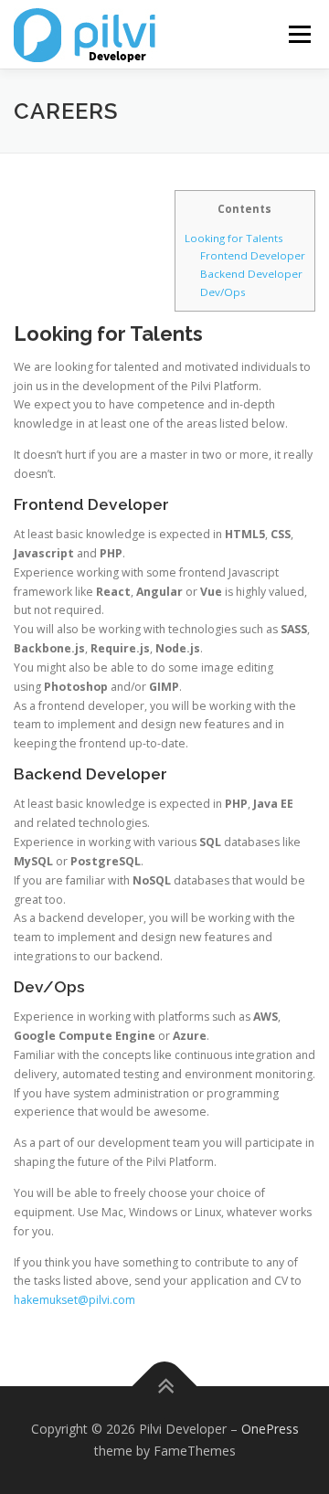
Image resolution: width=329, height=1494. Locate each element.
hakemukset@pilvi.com (74, 1300)
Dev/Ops (223, 292)
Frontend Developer (252, 255)
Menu (298, 34)
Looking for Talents (234, 238)
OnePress (270, 1428)
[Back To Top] (165, 1386)
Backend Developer (251, 274)
